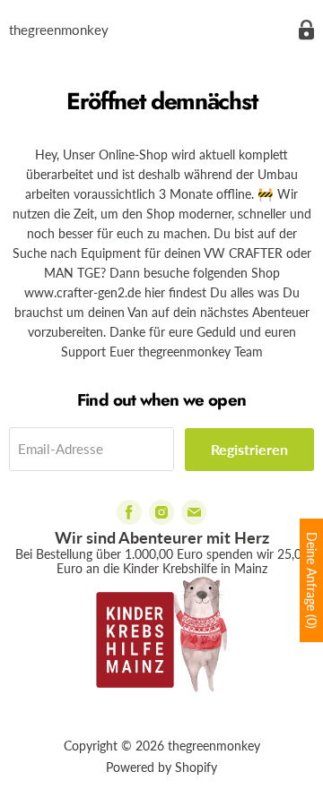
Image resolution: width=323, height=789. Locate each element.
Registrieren (249, 449)
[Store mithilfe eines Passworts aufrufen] (306, 30)
